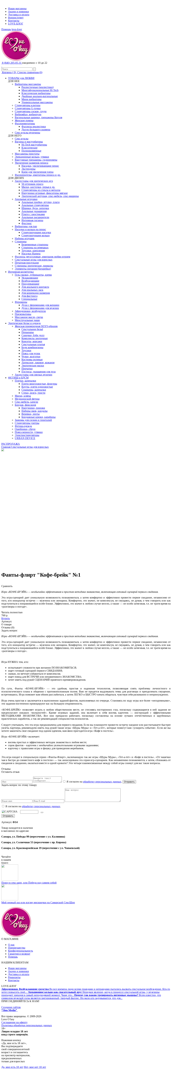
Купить (5, 618)
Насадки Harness (31, 253)
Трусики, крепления (33, 250)
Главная (5, 446)
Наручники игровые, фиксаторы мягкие (45, 193)
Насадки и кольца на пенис (30, 229)
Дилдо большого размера (36, 129)
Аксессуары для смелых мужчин (33, 374)
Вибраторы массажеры (28, 84)
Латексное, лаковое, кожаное (38, 362)
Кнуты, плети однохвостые (37, 386)
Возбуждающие (30, 280)
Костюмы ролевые (32, 359)
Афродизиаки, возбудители (30, 311)
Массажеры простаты (27, 153)
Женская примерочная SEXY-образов (36, 326)
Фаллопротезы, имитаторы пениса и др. (38, 174)
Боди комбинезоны (32, 347)
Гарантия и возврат (19, 953)
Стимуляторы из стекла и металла (41, 190)
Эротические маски (33, 365)
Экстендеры (28, 168)
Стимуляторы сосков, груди (31, 111)
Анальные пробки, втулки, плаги (41, 202)
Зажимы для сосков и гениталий (33, 420)
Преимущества (16, 947)
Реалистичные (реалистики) (38, 87)
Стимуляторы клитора (27, 105)
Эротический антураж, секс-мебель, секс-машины (50, 196)
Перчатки (27, 368)
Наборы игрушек (24, 238)
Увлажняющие (30, 277)
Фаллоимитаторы (25, 123)
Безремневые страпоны (35, 244)
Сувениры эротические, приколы (34, 265)
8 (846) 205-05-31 (11, 62)
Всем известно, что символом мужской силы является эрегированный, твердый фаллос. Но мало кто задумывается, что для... (81, 997)
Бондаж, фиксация (25, 404)
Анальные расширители (35, 217)
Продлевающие (30, 283)
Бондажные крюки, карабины (39, 417)
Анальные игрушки (26, 199)
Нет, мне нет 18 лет (35, 1067)
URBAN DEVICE (25, 438)
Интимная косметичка (21, 271)
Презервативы (23, 314)
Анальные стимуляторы (35, 205)
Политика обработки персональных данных (26, 1025)
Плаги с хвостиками (33, 214)
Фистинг (27, 223)
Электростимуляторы (27, 435)
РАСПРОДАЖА (10, 443)
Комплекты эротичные (35, 338)
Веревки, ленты (31, 414)
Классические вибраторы (36, 93)
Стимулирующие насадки (36, 232)
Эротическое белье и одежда (24, 323)
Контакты (13, 20)
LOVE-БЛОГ (15, 23)
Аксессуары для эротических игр (34, 181)
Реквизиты (14, 977)
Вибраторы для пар (26, 226)
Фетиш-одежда (23, 426)
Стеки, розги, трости (33, 392)
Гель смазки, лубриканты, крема (33, 274)
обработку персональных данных (102, 781)
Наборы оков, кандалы (35, 411)
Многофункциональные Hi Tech (40, 90)
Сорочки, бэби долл (33, 335)
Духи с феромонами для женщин (40, 305)
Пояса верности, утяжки (29, 432)
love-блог (17, 29)
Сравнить (6, 586)
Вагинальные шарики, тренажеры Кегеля (38, 117)
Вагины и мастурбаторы (29, 141)
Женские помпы (24, 120)
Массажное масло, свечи (29, 317)
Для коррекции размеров (36, 292)
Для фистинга (29, 296)
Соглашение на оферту (14, 1022)
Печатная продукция (27, 262)
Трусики (26, 350)
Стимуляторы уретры (27, 423)
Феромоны (21, 302)
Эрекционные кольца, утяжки (32, 156)
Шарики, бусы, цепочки (35, 208)
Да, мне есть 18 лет (12, 1067)
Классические (29, 147)
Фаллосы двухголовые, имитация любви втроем (42, 256)
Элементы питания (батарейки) (33, 268)
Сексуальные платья (33, 344)
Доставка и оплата (18, 14)
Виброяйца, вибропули (28, 114)
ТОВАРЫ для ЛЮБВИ (21, 78)
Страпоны (21, 241)
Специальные (29, 299)
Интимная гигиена (32, 220)
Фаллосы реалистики (34, 126)
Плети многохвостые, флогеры (39, 383)
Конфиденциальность (20, 950)
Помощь (6, 29)
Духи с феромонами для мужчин (40, 308)
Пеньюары (28, 332)
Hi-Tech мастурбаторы (34, 144)
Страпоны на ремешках (35, 247)
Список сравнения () (29, 72)
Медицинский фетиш (27, 398)
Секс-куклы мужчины (27, 132)
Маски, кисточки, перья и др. (38, 187)
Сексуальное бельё (32, 329)
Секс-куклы (21, 138)
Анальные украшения (34, 211)
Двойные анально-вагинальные (40, 96)
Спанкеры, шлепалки (34, 389)
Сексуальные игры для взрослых (33, 259)
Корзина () (9, 72)
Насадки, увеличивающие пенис (40, 165)
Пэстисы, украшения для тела (39, 371)
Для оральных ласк (32, 289)
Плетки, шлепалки (25, 380)
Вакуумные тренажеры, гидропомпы (36, 159)
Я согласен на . (33, 806)
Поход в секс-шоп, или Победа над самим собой (29, 882)
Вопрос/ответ (16, 17)
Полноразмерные (31, 150)
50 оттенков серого (32, 184)
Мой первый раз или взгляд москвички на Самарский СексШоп (38, 902)
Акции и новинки (18, 11)
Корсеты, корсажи (32, 341)
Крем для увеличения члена (37, 171)
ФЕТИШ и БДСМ (18, 377)
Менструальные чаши (27, 320)
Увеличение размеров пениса (31, 162)
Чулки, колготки (31, 356)
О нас (11, 944)
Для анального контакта (35, 286)
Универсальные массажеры (37, 102)
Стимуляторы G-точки (28, 108)
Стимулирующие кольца (36, 235)
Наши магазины (17, 8)
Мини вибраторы (31, 99)
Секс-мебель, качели (26, 401)
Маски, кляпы (23, 395)
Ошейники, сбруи (25, 429)
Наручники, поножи (33, 407)
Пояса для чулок (31, 353)
